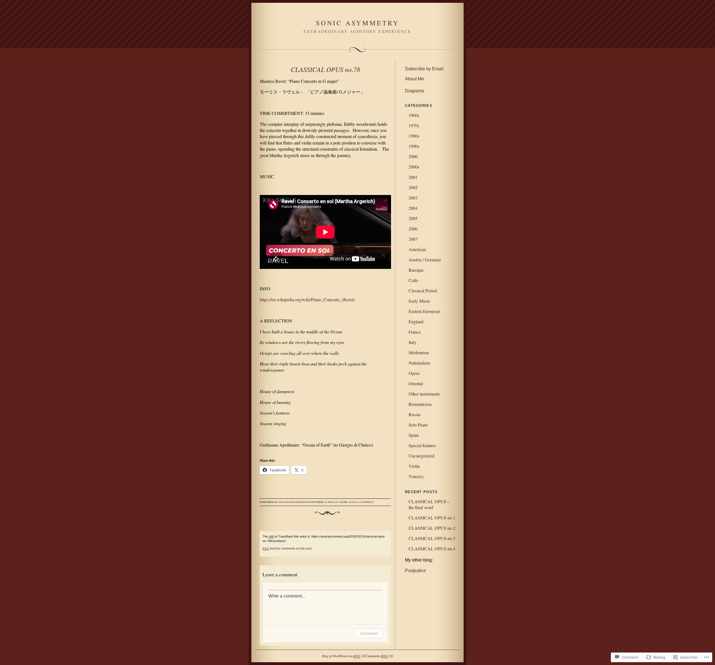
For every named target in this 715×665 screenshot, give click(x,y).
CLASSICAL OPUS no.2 (432, 528)
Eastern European (424, 311)
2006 (413, 229)
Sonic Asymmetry (357, 22)
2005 (413, 218)
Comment (369, 633)
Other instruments (424, 394)
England (416, 321)
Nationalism (419, 363)
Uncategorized (421, 456)
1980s (414, 136)
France (284, 502)
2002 (413, 187)
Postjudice (415, 570)
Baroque (416, 270)
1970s (414, 125)
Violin (414, 466)
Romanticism (420, 404)
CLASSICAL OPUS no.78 (325, 69)
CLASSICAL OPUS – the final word (429, 504)
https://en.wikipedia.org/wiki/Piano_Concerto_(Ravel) (307, 299)
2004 (413, 208)
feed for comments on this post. (288, 548)
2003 (413, 198)
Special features (422, 445)
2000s (414, 167)
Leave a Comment (361, 502)
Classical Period (423, 290)
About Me (414, 78)
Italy (412, 342)
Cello (413, 280)
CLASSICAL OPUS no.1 (432, 518)
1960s (414, 115)
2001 (413, 177)
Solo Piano (418, 425)
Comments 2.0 (379, 655)
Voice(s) (416, 476)
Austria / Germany (425, 259)
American (417, 249)
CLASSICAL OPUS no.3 (432, 538)
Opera (414, 373)
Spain (414, 435)
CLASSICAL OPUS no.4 (432, 548)
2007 (413, 239)
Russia (414, 414)
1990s (414, 146)
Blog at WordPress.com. (338, 656)
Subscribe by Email (424, 68)
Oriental (416, 383)
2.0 (359, 655)
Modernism (298, 502)
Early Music (419, 301)
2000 (413, 156)
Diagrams (414, 90)
